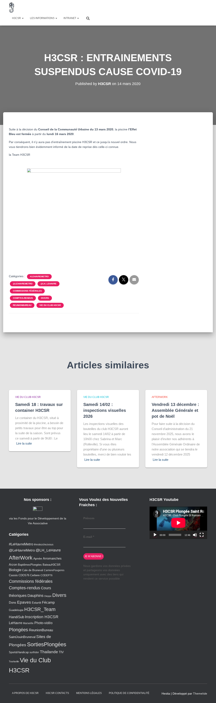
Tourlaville (14, 661)
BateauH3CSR (51, 564)
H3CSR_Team (39, 609)
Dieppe (47, 596)
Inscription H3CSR (41, 616)
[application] (178, 523)
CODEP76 (46, 575)
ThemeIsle (200, 693)
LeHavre (15, 623)
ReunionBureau (22, 305)
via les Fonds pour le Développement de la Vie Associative (37, 521)
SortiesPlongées (46, 644)
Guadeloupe (16, 610)
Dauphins (35, 595)
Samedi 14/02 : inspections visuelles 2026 (104, 410)
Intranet (70, 18)
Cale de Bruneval (32, 570)
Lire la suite (24, 443)
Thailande (49, 652)
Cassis (13, 575)
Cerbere (35, 575)
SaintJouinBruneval (22, 637)
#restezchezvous (43, 544)
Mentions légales (89, 693)
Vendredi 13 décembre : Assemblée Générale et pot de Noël (175, 410)
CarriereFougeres (54, 570)
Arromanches (52, 558)
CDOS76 (24, 575)
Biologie (15, 570)
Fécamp (48, 602)
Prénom (88, 518)
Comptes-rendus (23, 298)
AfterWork (160, 397)
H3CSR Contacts (57, 693)
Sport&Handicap (19, 652)
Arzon (13, 564)
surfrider (34, 652)
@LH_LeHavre (48, 284)
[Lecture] (155, 535)
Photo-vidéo (43, 623)
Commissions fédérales (27, 291)
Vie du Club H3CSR (50, 305)
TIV (61, 652)
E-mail (88, 536)
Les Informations (42, 18)
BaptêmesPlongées (30, 564)
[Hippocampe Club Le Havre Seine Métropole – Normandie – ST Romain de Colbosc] (12, 7)
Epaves (24, 602)
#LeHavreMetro (39, 276)
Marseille (28, 623)
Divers (45, 298)
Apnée (37, 558)
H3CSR (17, 18)
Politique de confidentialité (129, 693)
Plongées (18, 629)
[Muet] (195, 535)
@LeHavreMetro (22, 284)
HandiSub (16, 617)
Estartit (36, 602)
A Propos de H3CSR (25, 693)
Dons (12, 602)
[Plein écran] (202, 535)
